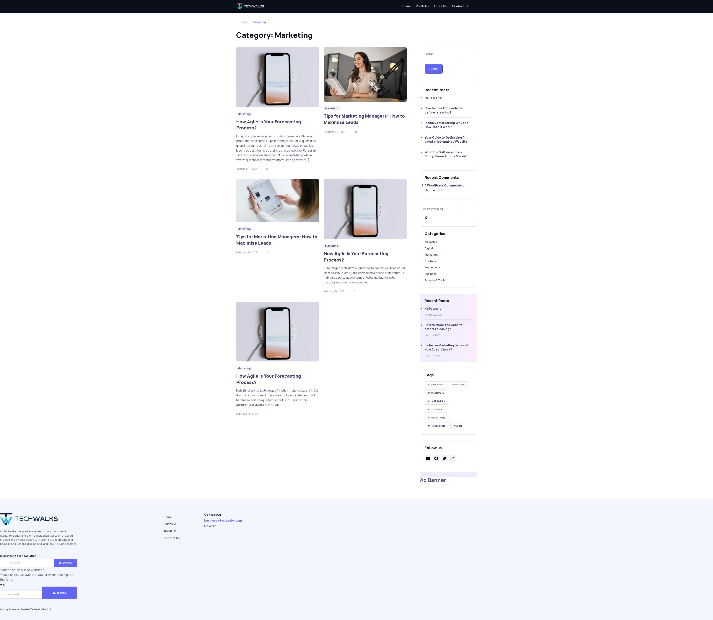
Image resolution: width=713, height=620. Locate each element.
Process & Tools (435, 280)
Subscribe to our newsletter (18, 556)
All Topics (431, 242)
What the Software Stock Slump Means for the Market (445, 154)
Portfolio (422, 6)
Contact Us (460, 6)
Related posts (437, 425)
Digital (429, 248)
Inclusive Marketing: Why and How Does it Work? (446, 125)
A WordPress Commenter (443, 185)
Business (431, 274)
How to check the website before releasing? (444, 110)
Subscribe (65, 563)
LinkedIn (210, 526)
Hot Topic (459, 384)
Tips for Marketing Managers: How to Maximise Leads (364, 119)
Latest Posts (437, 393)
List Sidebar (436, 409)
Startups (430, 261)
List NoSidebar (438, 401)
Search (429, 54)
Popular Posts (437, 417)
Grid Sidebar (437, 384)
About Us (440, 6)
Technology (432, 267)
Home (406, 6)
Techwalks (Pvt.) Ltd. (41, 609)
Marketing (431, 254)
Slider (459, 425)
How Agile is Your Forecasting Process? (268, 125)
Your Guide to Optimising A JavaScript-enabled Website (446, 139)
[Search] (426, 217)
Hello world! (434, 98)
